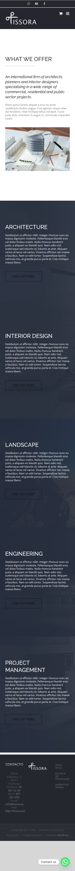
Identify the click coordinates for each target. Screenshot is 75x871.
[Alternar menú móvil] (68, 13)
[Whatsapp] (65, 862)
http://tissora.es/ (15, 811)
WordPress (63, 835)
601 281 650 (15, 795)
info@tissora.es (14, 804)
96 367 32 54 (15, 788)
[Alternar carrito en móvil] (61, 13)
